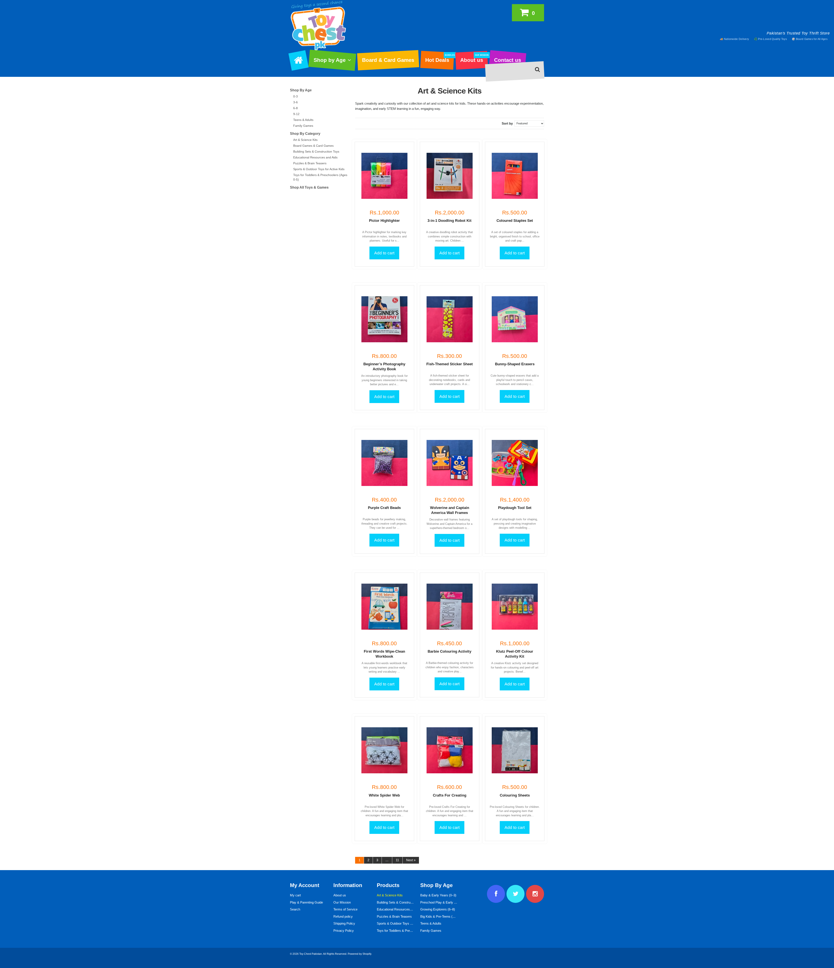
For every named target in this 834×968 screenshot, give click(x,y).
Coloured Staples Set (514, 221)
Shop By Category (305, 133)
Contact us (507, 60)
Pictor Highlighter (384, 221)
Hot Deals (439, 58)
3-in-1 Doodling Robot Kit (449, 221)
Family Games (303, 125)
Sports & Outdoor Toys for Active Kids (318, 169)
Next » (410, 860)
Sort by (507, 123)
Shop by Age (330, 60)
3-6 (295, 102)
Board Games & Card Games (313, 145)
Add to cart (384, 253)
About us (474, 58)
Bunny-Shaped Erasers (514, 364)
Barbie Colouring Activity (449, 651)
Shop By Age (301, 90)
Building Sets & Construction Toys (316, 151)
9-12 (296, 114)
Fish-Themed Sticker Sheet (449, 364)
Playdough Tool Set (514, 508)
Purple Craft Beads (384, 508)
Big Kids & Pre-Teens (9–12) (440, 916)
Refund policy (343, 916)
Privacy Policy (343, 930)
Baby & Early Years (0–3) (438, 895)
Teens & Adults (303, 120)
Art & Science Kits (305, 140)
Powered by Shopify (359, 953)
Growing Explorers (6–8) (437, 909)
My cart (295, 895)
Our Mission (342, 902)
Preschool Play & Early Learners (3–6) (447, 902)
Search (295, 909)
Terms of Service (345, 909)
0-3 (295, 96)
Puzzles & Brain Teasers (309, 163)
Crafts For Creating (449, 795)
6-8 (295, 108)
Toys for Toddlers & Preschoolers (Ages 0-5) (408, 930)
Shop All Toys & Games (309, 187)
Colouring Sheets (515, 795)
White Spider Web (384, 795)
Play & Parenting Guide (306, 902)
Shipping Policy (344, 923)
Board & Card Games (388, 60)
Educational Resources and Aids (315, 157)
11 (397, 860)
